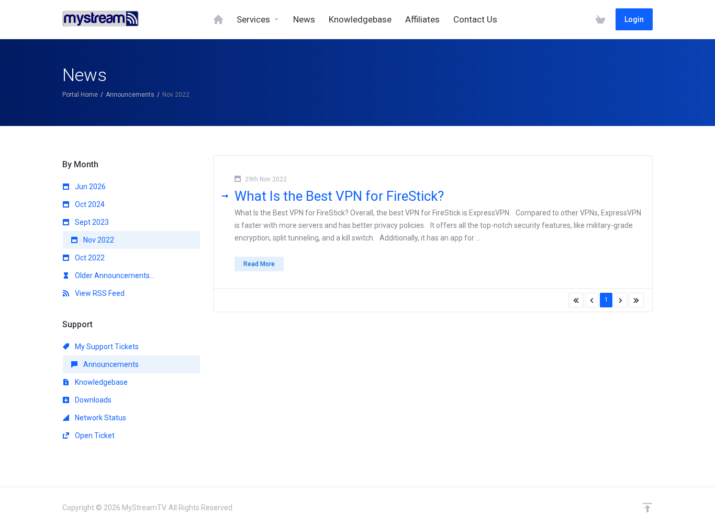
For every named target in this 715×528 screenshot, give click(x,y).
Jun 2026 (89, 186)
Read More (259, 264)
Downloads (92, 400)
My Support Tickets (106, 346)
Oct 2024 (89, 204)
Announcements (130, 94)
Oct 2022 (89, 258)
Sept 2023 (91, 222)
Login (634, 19)
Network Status (99, 418)
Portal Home (80, 94)
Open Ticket (94, 435)
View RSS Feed (99, 293)
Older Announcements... (113, 275)
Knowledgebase (100, 382)
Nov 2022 (98, 240)
